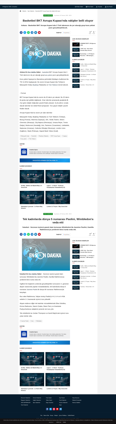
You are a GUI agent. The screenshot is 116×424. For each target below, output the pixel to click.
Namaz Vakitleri (76, 402)
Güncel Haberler (37, 397)
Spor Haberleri (31, 11)
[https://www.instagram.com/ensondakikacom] (54, 409)
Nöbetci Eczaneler (76, 400)
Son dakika (31, 72)
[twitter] (24, 32)
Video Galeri (79, 6)
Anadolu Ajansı (33, 149)
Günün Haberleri (63, 402)
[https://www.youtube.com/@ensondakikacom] (57, 409)
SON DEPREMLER (25, 402)
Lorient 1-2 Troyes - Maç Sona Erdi (57, 206)
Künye (51, 415)
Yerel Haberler (24, 405)
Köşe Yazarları (49, 402)
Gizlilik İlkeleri (71, 415)
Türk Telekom (53, 85)
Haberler (24, 11)
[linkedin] (35, 32)
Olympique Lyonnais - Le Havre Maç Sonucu (31, 207)
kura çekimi (48, 75)
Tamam (64, 422)
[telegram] (32, 32)
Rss (41, 415)
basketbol (45, 72)
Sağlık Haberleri (37, 400)
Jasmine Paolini (32, 289)
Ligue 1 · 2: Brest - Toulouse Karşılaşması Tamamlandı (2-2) (56, 186)
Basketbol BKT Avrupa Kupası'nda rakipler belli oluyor (48, 11)
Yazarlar (100, 6)
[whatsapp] (28, 32)
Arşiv (60, 405)
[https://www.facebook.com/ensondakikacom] (47, 409)
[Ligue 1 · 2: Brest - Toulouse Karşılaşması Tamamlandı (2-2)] (57, 176)
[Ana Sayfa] (20, 11)
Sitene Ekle (46, 415)
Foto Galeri (90, 6)
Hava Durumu (75, 397)
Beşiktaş (35, 85)
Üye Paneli (109, 6)
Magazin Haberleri (25, 400)
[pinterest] (39, 32)
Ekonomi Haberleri (25, 397)
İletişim (56, 415)
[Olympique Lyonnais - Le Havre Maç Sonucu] (32, 197)
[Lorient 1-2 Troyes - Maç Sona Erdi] (57, 197)
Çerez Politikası (63, 415)
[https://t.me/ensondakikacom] (60, 409)
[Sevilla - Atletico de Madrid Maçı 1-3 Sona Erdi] (32, 176)
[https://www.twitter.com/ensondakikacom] (50, 409)
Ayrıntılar (58, 422)
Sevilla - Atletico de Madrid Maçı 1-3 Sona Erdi (31, 186)
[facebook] (21, 32)
